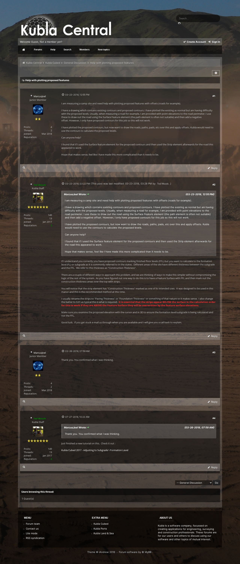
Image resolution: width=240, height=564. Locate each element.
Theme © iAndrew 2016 (101, 552)
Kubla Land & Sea (103, 533)
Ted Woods (163, 183)
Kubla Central (34, 62)
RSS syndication (34, 537)
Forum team (32, 523)
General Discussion (75, 62)
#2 (213, 184)
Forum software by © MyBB (135, 552)
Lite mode (31, 533)
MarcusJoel (40, 96)
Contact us (32, 528)
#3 (213, 352)
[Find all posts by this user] (24, 168)
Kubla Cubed (52, 62)
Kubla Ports (100, 528)
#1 (213, 96)
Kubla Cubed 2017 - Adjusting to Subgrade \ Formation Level (94, 450)
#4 (213, 418)
